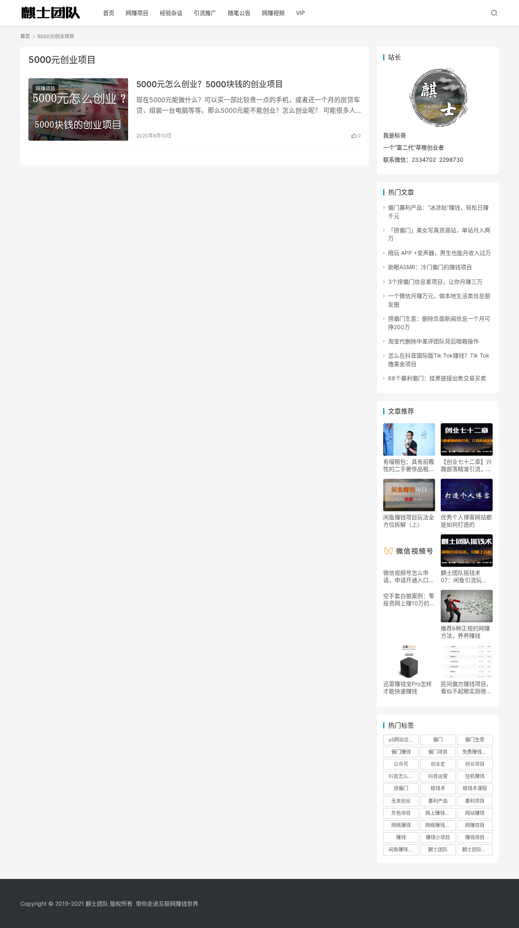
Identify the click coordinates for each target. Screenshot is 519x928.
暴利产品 (438, 801)
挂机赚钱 (475, 776)
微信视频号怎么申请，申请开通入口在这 (408, 576)
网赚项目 (137, 12)
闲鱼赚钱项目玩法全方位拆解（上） (408, 521)
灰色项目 (401, 813)
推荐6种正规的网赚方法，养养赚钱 (465, 632)
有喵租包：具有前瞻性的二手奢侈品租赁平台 (408, 465)
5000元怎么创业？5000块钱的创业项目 (209, 84)
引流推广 (205, 12)
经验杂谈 (171, 12)
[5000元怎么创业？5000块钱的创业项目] (78, 109)
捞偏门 (401, 788)
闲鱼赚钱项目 (403, 850)
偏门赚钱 (401, 752)
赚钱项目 (475, 837)
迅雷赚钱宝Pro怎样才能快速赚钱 (407, 687)
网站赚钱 (475, 813)
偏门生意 (475, 740)
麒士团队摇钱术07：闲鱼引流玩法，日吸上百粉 (461, 576)
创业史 (438, 764)
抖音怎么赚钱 (403, 776)
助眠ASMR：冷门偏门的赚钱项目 (430, 267)
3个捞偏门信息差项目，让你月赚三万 (435, 281)
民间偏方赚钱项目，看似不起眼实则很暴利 (466, 687)
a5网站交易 (401, 740)
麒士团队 (438, 850)
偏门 (438, 740)
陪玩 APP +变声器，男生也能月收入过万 (439, 252)
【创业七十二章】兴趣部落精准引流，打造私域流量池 (466, 465)
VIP (300, 12)
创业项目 (475, 764)
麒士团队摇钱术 (477, 850)
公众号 (401, 764)
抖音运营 (438, 776)
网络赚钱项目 (440, 825)
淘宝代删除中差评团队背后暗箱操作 (433, 341)
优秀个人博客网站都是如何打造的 (466, 521)
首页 (108, 12)
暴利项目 (475, 801)
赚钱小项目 (438, 837)
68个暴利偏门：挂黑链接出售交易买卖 (437, 378)
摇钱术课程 (475, 788)
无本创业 (401, 801)
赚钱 (401, 837)
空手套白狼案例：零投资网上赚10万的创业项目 (409, 599)
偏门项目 (438, 752)
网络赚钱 (401, 825)
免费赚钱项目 (476, 752)
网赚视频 (273, 12)
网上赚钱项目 (440, 813)
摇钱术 (438, 788)
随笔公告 (239, 12)
